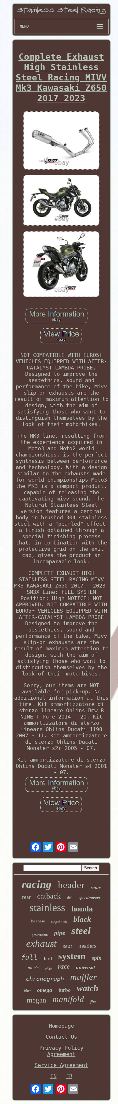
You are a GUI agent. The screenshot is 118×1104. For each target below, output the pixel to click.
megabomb (59, 922)
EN (53, 1076)
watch (87, 988)
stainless (47, 907)
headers (87, 946)
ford (48, 958)
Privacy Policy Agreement (61, 1051)
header (71, 884)
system (72, 956)
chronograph (45, 978)
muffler (83, 977)
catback (49, 896)
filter (27, 991)
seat (67, 946)
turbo (64, 989)
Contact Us (61, 1037)
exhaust (41, 943)
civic (48, 968)
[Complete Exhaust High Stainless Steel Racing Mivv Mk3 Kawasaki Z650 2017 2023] (61, 141)
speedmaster (89, 897)
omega (44, 990)
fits (93, 1001)
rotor (96, 887)
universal (85, 967)
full (29, 957)
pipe (59, 932)
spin (97, 958)
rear (26, 897)
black (82, 919)
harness (38, 921)
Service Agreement (61, 1065)
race (64, 966)
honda (82, 908)
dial (69, 898)
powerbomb (40, 935)
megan (36, 1000)
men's (33, 967)
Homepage (61, 1026)
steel (81, 930)
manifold (68, 999)
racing (37, 884)
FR (69, 1076)
